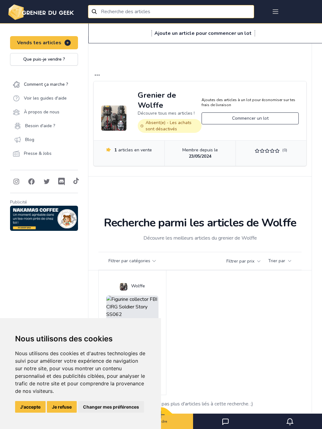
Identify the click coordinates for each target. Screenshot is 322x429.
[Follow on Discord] (62, 181)
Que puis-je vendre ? (44, 59)
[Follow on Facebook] (31, 181)
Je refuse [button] (62, 407)
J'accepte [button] (30, 407)
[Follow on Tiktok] (76, 181)
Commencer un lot (250, 118)
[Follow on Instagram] (16, 181)
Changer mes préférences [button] (111, 407)
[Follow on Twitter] (47, 181)
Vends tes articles (39, 42)
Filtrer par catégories (129, 261)
